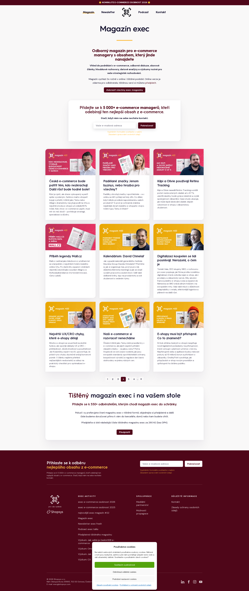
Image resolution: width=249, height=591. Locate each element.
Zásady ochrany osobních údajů (185, 509)
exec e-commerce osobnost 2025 (96, 507)
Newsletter (108, 12)
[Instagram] (194, 581)
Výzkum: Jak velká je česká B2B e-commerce (96, 542)
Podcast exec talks (88, 529)
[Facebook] (188, 581)
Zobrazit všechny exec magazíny (124, 90)
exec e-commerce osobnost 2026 (96, 501)
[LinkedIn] (182, 581)
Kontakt (161, 12)
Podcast (143, 12)
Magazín (88, 12)
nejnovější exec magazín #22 (93, 512)
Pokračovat (146, 125)
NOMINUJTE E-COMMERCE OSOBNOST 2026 (124, 2)
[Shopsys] (55, 511)
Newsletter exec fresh (90, 523)
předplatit (150, 82)
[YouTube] (200, 581)
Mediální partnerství (142, 503)
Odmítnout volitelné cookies (124, 572)
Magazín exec (85, 518)
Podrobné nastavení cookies (124, 579)
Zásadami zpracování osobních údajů (124, 134)
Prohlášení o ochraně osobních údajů (135, 585)
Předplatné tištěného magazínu (95, 534)
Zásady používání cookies (107, 585)
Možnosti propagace (142, 512)
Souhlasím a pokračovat (124, 565)
